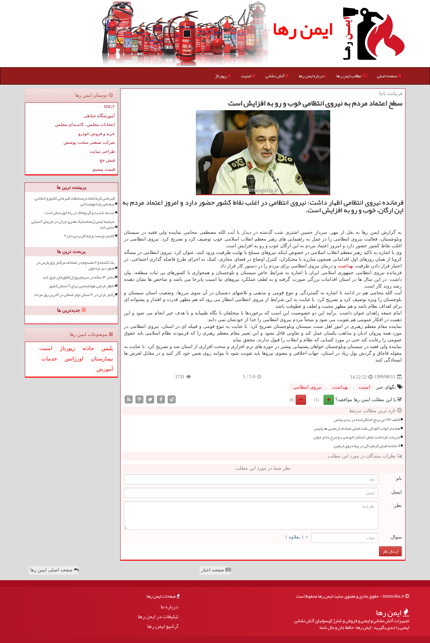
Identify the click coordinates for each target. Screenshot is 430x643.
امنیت (246, 76)
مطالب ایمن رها (349, 76)
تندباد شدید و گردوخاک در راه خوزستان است (80, 213)
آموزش (104, 369)
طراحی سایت (102, 151)
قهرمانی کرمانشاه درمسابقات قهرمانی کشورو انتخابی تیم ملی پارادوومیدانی (75, 201)
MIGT (109, 106)
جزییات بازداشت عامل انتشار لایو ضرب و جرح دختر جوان (356, 437)
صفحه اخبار (213, 569)
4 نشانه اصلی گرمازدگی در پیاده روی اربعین (367, 446)
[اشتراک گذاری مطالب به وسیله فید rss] (128, 398)
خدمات (49, 358)
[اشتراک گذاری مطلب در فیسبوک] (161, 398)
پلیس (107, 348)
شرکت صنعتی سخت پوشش (89, 142)
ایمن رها (302, 28)
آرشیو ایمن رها (162, 626)
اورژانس (73, 358)
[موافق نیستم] (301, 400)
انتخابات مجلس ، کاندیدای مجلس (85, 124)
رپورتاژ (221, 76)
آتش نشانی (275, 76)
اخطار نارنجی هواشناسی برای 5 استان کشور (82, 286)
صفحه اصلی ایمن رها (52, 569)
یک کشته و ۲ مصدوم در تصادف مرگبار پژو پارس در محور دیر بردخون (75, 265)
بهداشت (345, 265)
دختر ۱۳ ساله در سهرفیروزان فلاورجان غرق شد (79, 277)
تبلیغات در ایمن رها (158, 616)
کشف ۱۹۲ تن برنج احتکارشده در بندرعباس (367, 420)
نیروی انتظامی (307, 387)
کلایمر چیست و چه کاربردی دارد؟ (89, 236)
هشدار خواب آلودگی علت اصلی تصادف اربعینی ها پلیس (357, 428)
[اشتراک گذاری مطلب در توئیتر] (150, 398)
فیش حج (107, 160)
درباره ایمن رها (312, 76)
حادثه (88, 348)
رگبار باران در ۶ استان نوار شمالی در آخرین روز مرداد (74, 295)
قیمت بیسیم (103, 169)
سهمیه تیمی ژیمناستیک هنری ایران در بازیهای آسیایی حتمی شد (73, 224)
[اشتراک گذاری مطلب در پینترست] (139, 398)
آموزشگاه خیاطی (99, 115)
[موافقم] (329, 400)
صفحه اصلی (387, 76)
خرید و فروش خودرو (96, 133)
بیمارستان (102, 358)
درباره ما (169, 606)
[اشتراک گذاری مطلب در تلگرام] (171, 398)
